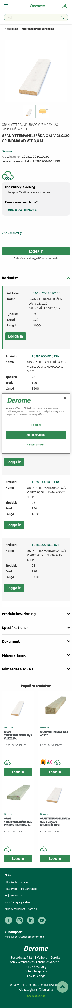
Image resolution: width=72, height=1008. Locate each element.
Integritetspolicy (36, 971)
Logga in (36, 251)
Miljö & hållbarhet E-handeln (21, 909)
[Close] (65, 398)
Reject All (36, 424)
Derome (7, 151)
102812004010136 (45, 356)
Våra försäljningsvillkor (18, 902)
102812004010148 (45, 482)
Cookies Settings (36, 995)
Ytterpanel (12, 28)
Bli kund (9, 875)
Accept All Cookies (36, 434)
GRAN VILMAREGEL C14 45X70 (54, 733)
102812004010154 (45, 545)
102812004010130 (46, 293)
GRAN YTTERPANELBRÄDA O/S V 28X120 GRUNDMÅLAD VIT (18, 735)
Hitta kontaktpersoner (17, 882)
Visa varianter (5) (13, 233)
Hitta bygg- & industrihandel (21, 889)
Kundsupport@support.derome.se (24, 936)
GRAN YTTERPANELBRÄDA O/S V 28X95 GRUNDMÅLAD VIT (18, 822)
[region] (36, 423)
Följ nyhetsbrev (13, 895)
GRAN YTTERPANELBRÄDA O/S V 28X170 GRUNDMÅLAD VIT (55, 822)
